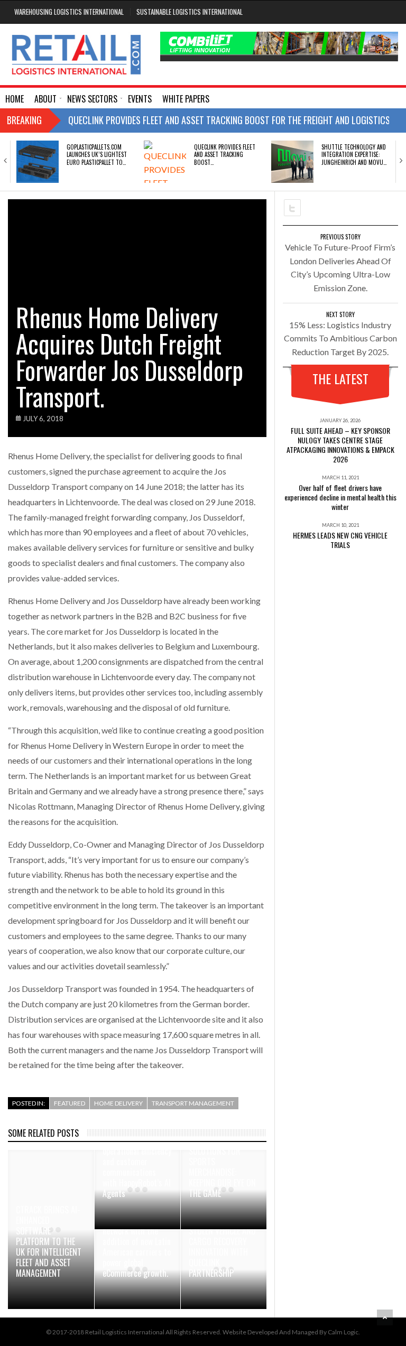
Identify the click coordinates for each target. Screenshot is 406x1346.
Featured (69, 1103)
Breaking (24, 120)
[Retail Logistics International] (76, 54)
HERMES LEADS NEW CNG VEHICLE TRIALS (340, 540)
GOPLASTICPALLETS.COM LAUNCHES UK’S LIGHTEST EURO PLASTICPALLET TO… (97, 154)
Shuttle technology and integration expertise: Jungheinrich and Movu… (353, 154)
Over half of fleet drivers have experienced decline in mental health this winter (340, 497)
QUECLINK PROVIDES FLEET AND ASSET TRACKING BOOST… (224, 154)
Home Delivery (118, 1103)
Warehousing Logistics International (69, 11)
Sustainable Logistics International (189, 11)
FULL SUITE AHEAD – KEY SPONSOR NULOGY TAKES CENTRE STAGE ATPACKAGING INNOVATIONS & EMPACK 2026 (340, 445)
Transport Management (193, 1103)
